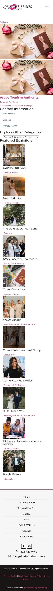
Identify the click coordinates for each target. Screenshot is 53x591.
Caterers (8, 233)
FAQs (26, 519)
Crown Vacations (14, 289)
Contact (26, 530)
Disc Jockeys (9, 354)
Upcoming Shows (26, 502)
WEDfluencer (12, 319)
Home (26, 496)
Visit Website (9, 113)
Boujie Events (12, 474)
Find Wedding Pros (26, 508)
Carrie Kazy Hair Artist (17, 380)
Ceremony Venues (12, 294)
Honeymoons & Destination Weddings (16, 105)
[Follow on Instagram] (29, 546)
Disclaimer (23, 576)
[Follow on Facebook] (23, 546)
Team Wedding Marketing (35, 587)
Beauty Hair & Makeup (14, 263)
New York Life (12, 198)
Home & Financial (12, 202)
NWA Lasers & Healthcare (20, 259)
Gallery (26, 513)
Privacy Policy (26, 536)
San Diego (13, 102)
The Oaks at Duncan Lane (20, 228)
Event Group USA (14, 167)
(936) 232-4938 (10, 126)
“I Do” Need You (13, 411)
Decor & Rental (11, 172)
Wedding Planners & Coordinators (19, 324)
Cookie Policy (36, 576)
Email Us (7, 119)
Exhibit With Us (27, 525)
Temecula (4, 102)
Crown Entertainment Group (22, 350)
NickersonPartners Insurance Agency (22, 443)
